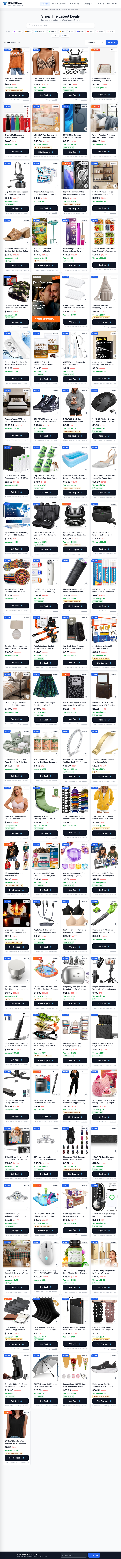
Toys (91, 31)
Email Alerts (112, 4)
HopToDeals (15, 3)
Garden (53, 31)
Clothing (18, 31)
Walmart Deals (74, 4)
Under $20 (88, 4)
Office (66, 36)
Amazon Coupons (59, 4)
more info (76, 9)
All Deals (45, 4)
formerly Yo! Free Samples (14, 5)
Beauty (101, 31)
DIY (72, 31)
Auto (56, 36)
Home (29, 31)
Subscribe (94, 1555)
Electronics (41, 31)
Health (112, 31)
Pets (63, 31)
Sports (81, 31)
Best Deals (99, 4)
